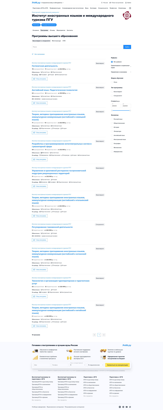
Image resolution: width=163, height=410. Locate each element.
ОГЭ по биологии (115, 388)
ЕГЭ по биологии (89, 388)
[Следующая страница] (104, 335)
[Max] (130, 407)
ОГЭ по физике (114, 393)
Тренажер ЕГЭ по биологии (40, 392)
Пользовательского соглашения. (117, 370)
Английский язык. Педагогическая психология (54, 90)
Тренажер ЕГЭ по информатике (41, 395)
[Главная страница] (36, 3)
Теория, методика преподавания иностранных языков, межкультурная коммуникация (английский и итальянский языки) (60, 200)
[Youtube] (127, 407)
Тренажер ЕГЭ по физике (40, 397)
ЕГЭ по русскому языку (91, 380)
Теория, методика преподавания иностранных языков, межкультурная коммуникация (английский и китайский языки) (59, 310)
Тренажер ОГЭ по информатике (68, 395)
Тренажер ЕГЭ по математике (41, 384)
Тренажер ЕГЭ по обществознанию (37, 388)
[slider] (112, 110)
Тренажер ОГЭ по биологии (66, 392)
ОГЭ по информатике (116, 390)
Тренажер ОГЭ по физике (66, 397)
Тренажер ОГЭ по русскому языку (68, 382)
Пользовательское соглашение (74, 407)
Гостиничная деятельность (45, 66)
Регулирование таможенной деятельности (52, 227)
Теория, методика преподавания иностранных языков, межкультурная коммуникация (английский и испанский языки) (59, 254)
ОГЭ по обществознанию (117, 385)
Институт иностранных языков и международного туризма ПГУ (51, 63)
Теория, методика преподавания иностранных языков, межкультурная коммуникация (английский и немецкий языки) (58, 117)
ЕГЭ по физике (88, 393)
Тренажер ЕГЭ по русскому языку (42, 382)
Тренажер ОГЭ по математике (67, 384)
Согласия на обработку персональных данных (87, 370)
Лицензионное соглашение (55, 407)
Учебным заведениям (39, 407)
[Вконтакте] (120, 407)
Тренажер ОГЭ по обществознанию (63, 388)
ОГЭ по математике (116, 382)
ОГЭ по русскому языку (117, 380)
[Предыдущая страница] (94, 335)
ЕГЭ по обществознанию (91, 385)
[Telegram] (123, 407)
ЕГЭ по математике (90, 382)
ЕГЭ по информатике (90, 390)
